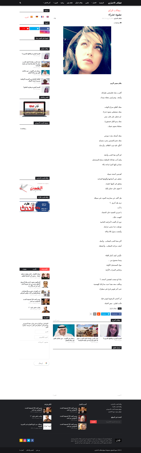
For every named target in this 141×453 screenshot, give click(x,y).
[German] (36, 17)
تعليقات (24, 269)
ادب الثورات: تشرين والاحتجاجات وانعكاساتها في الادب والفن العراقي (30, 292)
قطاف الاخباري (115, 3)
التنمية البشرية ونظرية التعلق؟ (31, 87)
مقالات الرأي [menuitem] (79, 3)
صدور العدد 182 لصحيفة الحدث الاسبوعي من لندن (68, 425)
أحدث (119, 395)
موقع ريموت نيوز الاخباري (115, 411)
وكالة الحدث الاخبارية (116, 404)
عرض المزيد (56, 320)
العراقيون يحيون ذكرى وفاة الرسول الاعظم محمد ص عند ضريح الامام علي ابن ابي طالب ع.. (30, 284)
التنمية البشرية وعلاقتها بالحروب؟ (112, 338)
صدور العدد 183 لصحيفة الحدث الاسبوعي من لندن (68, 417)
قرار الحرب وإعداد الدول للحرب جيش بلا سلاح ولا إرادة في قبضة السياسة (87, 339)
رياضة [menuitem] (62, 3)
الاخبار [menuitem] (94, 3)
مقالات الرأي (114, 10)
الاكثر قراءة (44, 269)
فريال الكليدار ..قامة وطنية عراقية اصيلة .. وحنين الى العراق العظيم (30, 275)
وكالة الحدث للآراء (117, 406)
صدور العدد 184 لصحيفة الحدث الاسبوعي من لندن (31, 300)
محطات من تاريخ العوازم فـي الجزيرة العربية (31, 425)
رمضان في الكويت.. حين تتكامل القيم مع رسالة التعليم (64, 339)
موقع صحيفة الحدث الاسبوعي (114, 409)
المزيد (26, 17)
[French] (41, 17)
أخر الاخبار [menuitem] (47, 3)
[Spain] (30, 17)
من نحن (38, 450)
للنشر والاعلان (30, 450)
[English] (47, 17)
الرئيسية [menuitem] (101, 3)
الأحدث (34, 269)
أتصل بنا (22, 450)
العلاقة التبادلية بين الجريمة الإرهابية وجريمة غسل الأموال (30, 80)
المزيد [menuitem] (56, 3)
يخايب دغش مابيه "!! (34, 307)
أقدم (55, 395)
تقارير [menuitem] (87, 3)
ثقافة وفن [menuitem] (70, 3)
